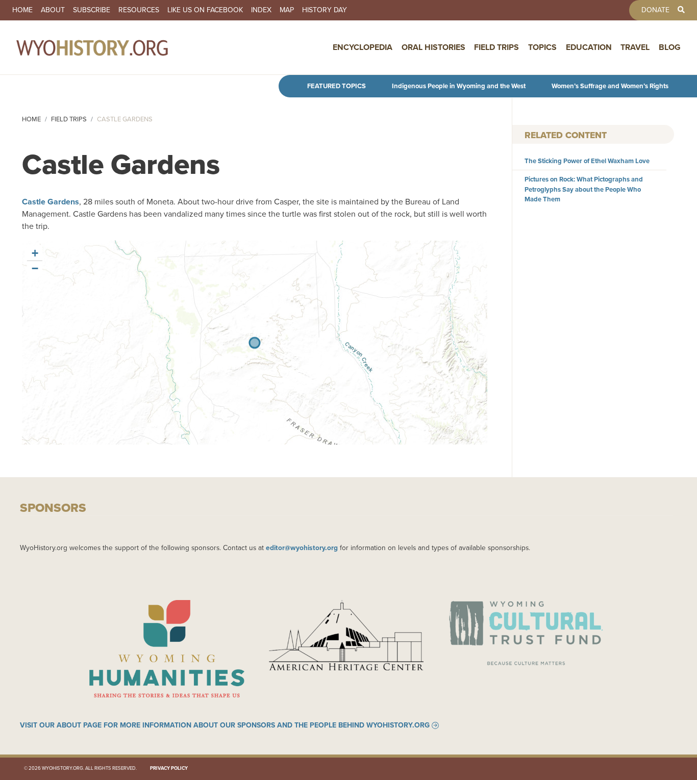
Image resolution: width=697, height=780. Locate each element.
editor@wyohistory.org (302, 547)
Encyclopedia (362, 47)
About (53, 10)
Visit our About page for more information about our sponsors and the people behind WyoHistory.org (225, 725)
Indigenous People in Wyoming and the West (459, 86)
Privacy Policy (169, 768)
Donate (655, 10)
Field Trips (496, 47)
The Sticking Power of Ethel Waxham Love (587, 161)
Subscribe (91, 10)
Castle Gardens (50, 201)
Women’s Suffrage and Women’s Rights (610, 86)
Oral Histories (433, 47)
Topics (542, 47)
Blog (670, 47)
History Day (324, 10)
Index (261, 10)
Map (287, 10)
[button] (34, 253)
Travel (635, 47)
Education (589, 47)
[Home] (114, 47)
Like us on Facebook (205, 10)
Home (22, 10)
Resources (138, 10)
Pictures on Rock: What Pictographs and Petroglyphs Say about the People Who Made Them (584, 188)
